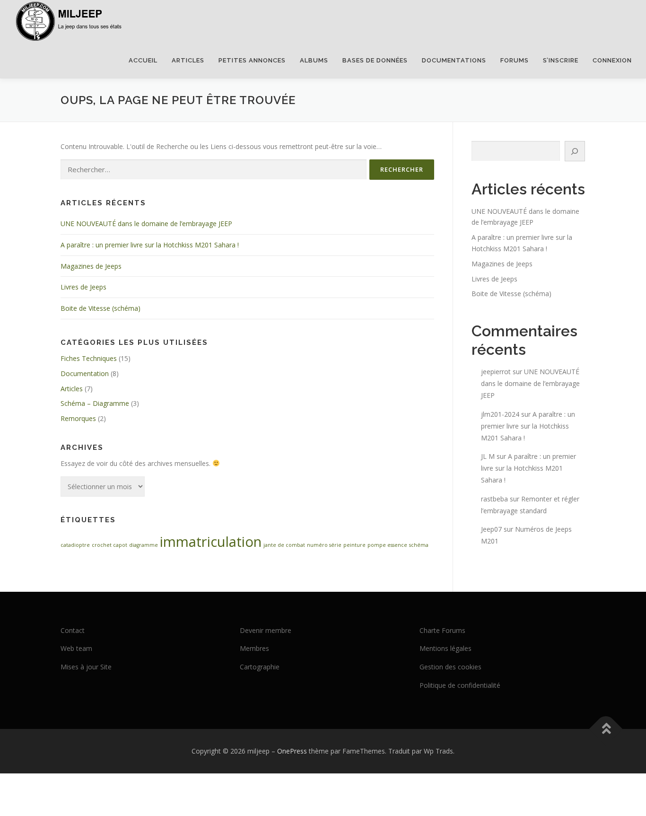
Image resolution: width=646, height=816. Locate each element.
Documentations (454, 60)
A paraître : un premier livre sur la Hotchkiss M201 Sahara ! (150, 244)
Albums (314, 60)
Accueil (143, 60)
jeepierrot (496, 371)
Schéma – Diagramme (95, 403)
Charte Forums (442, 630)
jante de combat (284, 545)
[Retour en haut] (606, 729)
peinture (354, 545)
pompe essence (387, 545)
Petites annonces (252, 60)
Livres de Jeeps (83, 286)
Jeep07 (491, 529)
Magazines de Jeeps (91, 266)
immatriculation (211, 541)
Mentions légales (445, 648)
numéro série (324, 545)
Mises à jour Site (86, 666)
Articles (188, 60)
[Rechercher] (575, 151)
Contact (73, 630)
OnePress (292, 750)
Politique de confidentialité (459, 685)
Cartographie (259, 666)
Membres (254, 648)
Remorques (78, 418)
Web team (76, 648)
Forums (514, 60)
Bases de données (375, 60)
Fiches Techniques (89, 358)
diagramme (143, 545)
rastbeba (494, 498)
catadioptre (75, 545)
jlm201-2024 (500, 414)
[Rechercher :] (214, 169)
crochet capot (109, 545)
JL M (488, 456)
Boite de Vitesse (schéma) (100, 308)
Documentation (85, 373)
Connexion (612, 60)
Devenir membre (265, 630)
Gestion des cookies (450, 666)
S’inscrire (560, 60)
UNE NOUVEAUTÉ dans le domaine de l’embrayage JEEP (146, 223)
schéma (418, 545)
